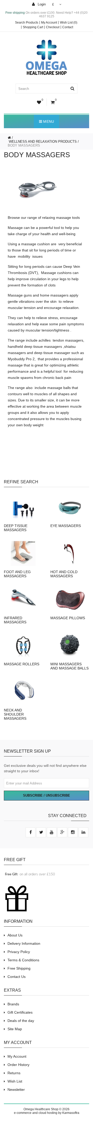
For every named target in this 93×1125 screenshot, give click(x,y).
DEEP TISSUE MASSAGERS (15, 528)
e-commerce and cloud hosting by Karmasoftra (46, 1113)
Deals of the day (20, 1021)
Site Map (14, 1029)
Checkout (52, 27)
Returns (13, 1073)
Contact (67, 27)
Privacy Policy (18, 952)
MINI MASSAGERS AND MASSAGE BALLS (69, 666)
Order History (18, 1065)
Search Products (26, 22)
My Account (49, 22)
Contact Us (16, 977)
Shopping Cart (33, 27)
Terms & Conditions (23, 960)
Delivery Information (23, 943)
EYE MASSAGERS (65, 526)
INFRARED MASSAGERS (15, 620)
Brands (13, 1004)
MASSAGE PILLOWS (67, 618)
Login (41, 4)
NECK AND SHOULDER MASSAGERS (15, 714)
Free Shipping (18, 968)
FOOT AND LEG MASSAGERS (17, 574)
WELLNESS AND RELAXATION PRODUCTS (42, 141)
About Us (14, 935)
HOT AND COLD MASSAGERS (64, 574)
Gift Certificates (20, 1012)
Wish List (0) (68, 22)
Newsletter (16, 1089)
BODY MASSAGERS (24, 145)
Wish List (14, 1081)
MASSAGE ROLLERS (21, 664)
